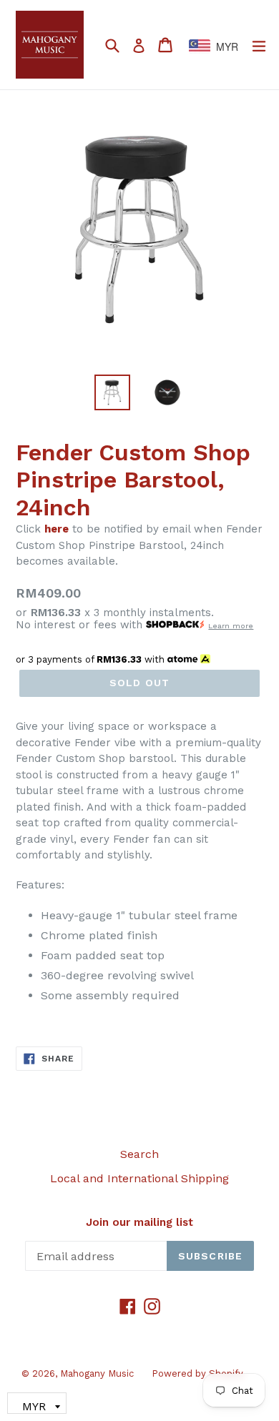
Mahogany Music (97, 1373)
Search (139, 1154)
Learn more (230, 625)
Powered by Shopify (197, 1373)
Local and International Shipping (139, 1178)
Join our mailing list (139, 1222)
